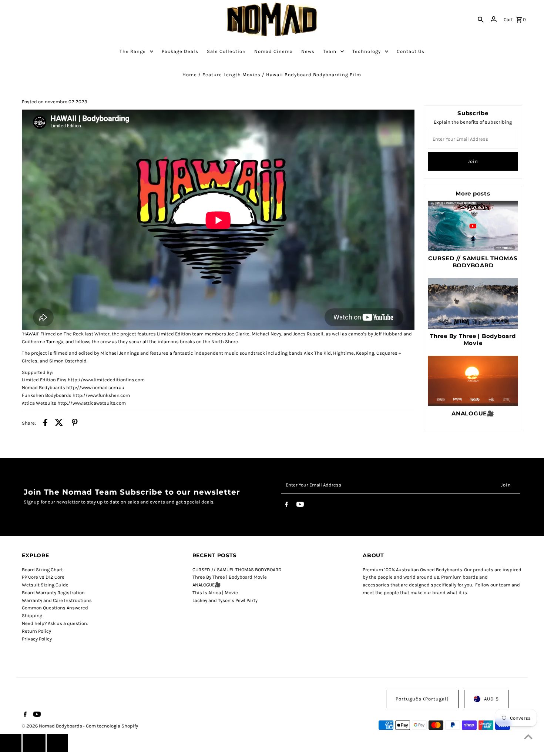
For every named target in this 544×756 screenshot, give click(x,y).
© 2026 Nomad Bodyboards (52, 726)
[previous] (10, 743)
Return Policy (36, 631)
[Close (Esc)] (34, 743)
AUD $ (491, 699)
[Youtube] (300, 506)
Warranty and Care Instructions (57, 600)
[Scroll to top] (528, 736)
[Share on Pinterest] (75, 424)
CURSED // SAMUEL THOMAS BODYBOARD (472, 262)
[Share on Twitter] (59, 424)
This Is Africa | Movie (215, 592)
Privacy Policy (37, 639)
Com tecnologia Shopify (112, 726)
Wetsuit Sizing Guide (45, 585)
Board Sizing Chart (42, 569)
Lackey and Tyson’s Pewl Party (225, 600)
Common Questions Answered (55, 608)
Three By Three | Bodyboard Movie (473, 339)
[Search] (481, 20)
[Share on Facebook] (45, 424)
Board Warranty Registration (53, 592)
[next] (57, 743)
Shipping (32, 615)
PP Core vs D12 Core (43, 577)
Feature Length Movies (231, 74)
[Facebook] (286, 506)
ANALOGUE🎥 (472, 413)
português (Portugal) (422, 699)
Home (189, 74)
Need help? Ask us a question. (55, 623)
